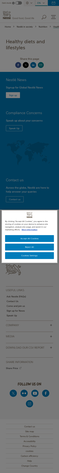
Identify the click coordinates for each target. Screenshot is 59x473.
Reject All (29, 247)
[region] (29, 236)
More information (29, 229)
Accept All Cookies (29, 238)
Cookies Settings (29, 255)
